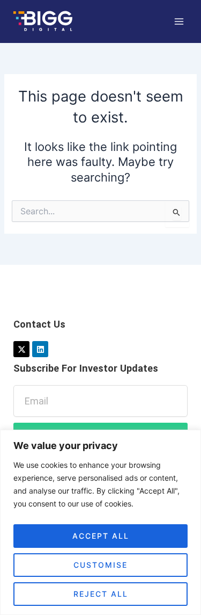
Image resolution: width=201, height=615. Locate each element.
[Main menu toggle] (179, 21)
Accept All (100, 535)
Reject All (100, 593)
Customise (100, 564)
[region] (100, 522)
